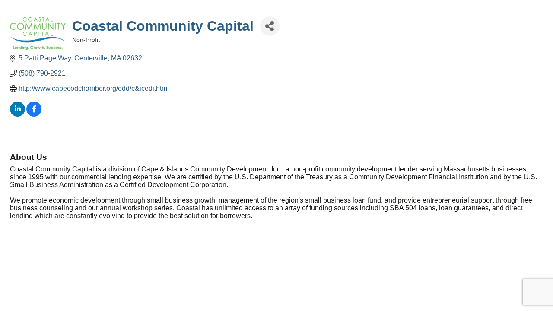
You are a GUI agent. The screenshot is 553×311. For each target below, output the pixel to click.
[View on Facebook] (33, 114)
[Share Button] (270, 26)
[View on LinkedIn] (17, 114)
